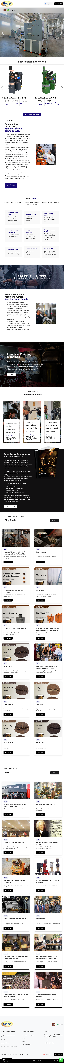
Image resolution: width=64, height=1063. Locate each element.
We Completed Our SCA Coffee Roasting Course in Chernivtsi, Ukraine (46, 958)
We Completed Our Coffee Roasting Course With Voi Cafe (16, 957)
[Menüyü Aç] (58, 10)
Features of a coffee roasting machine (46, 995)
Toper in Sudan (41, 918)
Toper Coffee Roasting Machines (15, 918)
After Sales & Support (28, 1035)
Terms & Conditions (14, 1061)
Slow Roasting (41, 552)
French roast (8, 666)
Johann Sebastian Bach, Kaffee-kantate (47, 843)
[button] (3, 33)
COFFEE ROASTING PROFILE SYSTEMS (13, 591)
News (23, 1041)
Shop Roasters (5, 1040)
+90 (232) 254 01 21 (49, 1043)
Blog (5, 549)
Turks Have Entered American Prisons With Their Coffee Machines (46, 667)
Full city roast (8, 742)
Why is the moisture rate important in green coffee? (16, 995)
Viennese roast (9, 704)
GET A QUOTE (58, 1054)
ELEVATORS (40, 590)
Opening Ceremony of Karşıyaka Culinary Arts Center (15, 805)
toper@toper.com (48, 1040)
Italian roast (40, 742)
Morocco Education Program (46, 804)
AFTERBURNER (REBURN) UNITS (15, 628)
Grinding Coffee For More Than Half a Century (48, 881)
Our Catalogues (26, 1044)
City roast (39, 704)
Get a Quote (58, 3)
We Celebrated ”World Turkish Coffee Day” (14, 881)
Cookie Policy (24, 1061)
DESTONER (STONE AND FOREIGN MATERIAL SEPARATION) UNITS (47, 629)
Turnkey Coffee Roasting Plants (9, 1046)
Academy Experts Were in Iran (14, 842)
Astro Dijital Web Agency (57, 1060)
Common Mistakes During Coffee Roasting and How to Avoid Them (15, 553)
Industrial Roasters (6, 1043)
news (5, 801)
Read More (8, 562)
